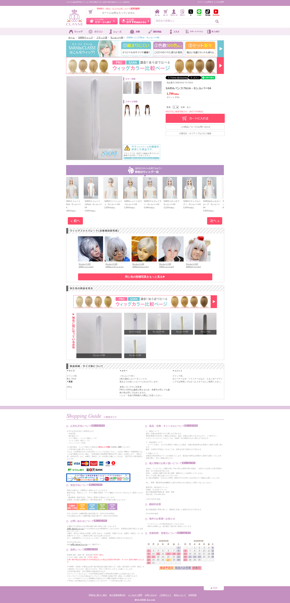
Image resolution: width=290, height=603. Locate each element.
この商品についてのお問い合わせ (195, 127)
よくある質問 (219, 2)
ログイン (201, 2)
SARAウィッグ (85, 37)
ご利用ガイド (165, 595)
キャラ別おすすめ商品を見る (135, 21)
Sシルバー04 (117, 37)
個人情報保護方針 (117, 595)
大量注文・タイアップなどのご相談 (195, 133)
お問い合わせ (151, 595)
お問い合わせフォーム (75, 529)
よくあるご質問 (135, 595)
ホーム (71, 37)
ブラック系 (101, 37)
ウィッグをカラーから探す (102, 21)
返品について (180, 595)
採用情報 (192, 595)
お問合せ (209, 2)
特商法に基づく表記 (98, 595)
